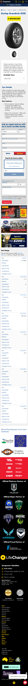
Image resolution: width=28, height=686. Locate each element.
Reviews (4, 642)
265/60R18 (23, 406)
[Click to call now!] (16, 1)
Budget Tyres (5, 652)
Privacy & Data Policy (10, 679)
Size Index (4, 648)
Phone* (9, 138)
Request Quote (6, 202)
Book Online (5, 634)
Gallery (4, 638)
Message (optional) (6, 187)
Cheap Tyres (4, 654)
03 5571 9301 (8, 574)
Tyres (3, 606)
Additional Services (6, 629)
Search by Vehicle (6, 607)
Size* (3, 129)
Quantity (21, 129)
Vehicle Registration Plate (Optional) (8, 181)
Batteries (4, 623)
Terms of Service (14, 198)
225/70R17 (23, 313)
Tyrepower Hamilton (15, 5)
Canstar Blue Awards (6, 650)
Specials (4, 631)
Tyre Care (4, 613)
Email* (3, 143)
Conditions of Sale (18, 679)
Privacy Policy (5, 198)
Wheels (4, 616)
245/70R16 (23, 276)
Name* (4, 134)
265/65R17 (23, 387)
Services (4, 622)
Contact (4, 632)
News (3, 640)
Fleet (3, 636)
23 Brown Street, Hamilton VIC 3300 (14, 571)
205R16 (24, 258)
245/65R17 (23, 332)
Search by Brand (5, 611)
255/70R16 (23, 295)
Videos (4, 644)
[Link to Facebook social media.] (14, 682)
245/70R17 (23, 369)
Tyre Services (5, 625)
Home (3, 10)
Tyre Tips (4, 614)
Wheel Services (5, 627)
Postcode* (4, 148)
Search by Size (5, 609)
